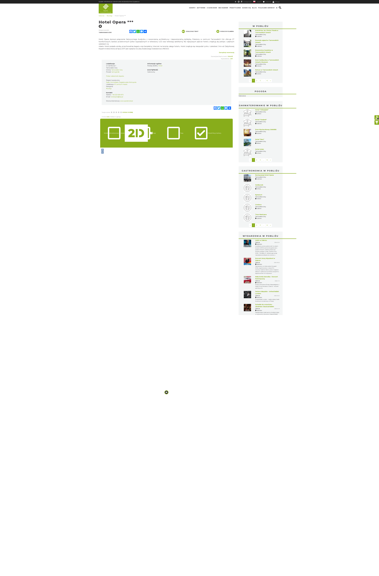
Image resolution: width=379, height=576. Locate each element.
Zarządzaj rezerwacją (226, 52)
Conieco (258, 217)
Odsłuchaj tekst (192, 31)
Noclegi (108, 88)
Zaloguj (277, 1)
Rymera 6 (258, 207)
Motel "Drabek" (261, 132)
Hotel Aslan (259, 162)
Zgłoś (230, 56)
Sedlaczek (259, 197)
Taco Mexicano (261, 227)
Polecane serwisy (266, 7)
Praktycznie (235, 7)
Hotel (160, 66)
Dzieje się (246, 7)
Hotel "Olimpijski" (261, 122)
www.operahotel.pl (126, 101)
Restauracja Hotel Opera (264, 187)
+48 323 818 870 (118, 95)
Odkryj (192, 7)
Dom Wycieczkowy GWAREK (265, 142)
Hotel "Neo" (259, 152)
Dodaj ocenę (127, 112)
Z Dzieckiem (212, 7)
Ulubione (268, 1)
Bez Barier (223, 7)
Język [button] (258, 1)
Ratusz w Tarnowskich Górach (266, 70)
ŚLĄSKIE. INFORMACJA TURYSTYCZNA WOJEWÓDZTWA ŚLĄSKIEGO (119, 1)
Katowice (261, 102)
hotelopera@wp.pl (117, 97)
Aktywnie (201, 7)
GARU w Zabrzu (261, 253)
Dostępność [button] (247, 1)
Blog (254, 7)
